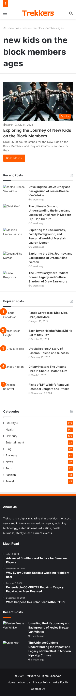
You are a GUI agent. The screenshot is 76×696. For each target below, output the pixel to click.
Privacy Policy (41, 682)
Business (11, 455)
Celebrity (11, 436)
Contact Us (38, 688)
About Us (24, 682)
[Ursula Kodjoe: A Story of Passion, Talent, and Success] (14, 354)
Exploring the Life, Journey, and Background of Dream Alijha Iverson (51, 258)
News (9, 461)
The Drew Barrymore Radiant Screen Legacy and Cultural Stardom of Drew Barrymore (48, 277)
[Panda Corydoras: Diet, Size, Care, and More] (14, 318)
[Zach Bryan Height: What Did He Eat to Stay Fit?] (14, 336)
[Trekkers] (38, 13)
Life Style (12, 423)
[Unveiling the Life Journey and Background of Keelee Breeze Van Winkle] (14, 192)
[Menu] (5, 14)
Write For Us (61, 682)
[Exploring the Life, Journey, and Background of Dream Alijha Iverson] (14, 259)
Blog (8, 449)
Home (10, 28)
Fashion (11, 474)
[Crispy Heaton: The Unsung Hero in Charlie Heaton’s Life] (14, 372)
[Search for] (71, 14)
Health (10, 429)
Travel (10, 481)
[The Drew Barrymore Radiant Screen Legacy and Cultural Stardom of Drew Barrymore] (14, 278)
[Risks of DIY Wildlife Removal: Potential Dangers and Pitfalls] (14, 390)
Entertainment (15, 442)
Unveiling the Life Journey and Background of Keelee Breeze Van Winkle (50, 191)
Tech (9, 468)
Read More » (14, 158)
